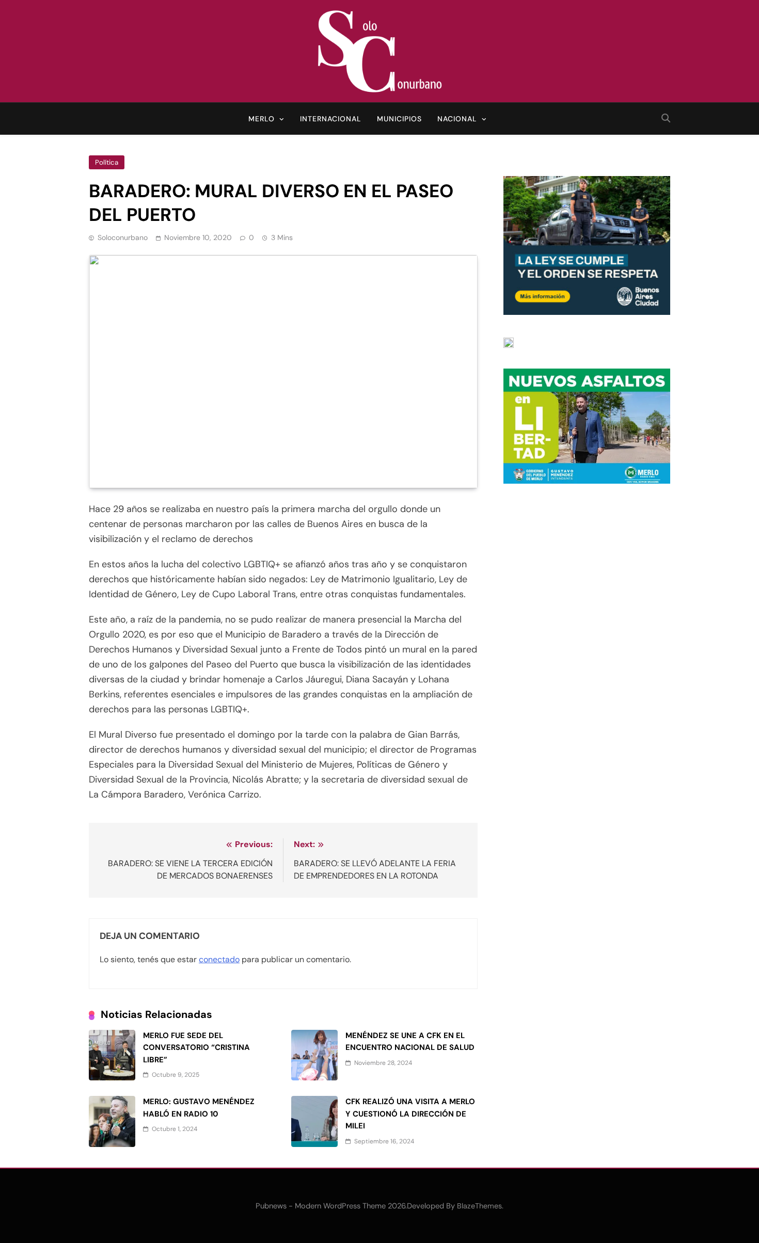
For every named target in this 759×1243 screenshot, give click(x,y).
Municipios (399, 118)
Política (106, 162)
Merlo (261, 118)
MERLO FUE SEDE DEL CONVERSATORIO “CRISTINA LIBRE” (196, 1047)
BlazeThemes (479, 1205)
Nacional (457, 118)
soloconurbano (123, 237)
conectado (219, 959)
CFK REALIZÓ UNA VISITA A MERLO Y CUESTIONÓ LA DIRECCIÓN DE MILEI (410, 1113)
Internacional (330, 118)
